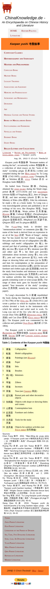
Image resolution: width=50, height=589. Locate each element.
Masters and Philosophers (16, 64)
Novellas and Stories (13, 132)
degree (20, 189)
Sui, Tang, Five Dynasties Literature (20, 535)
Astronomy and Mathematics (16, 98)
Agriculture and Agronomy (15, 87)
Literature (15, 35)
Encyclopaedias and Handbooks (17, 126)
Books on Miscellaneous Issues (17, 120)
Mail (34, 570)
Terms (7, 518)
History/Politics (28, 31)
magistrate (43, 192)
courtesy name (27, 176)
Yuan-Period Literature (14, 543)
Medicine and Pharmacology (15, 93)
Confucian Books (11, 70)
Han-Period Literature (14, 526)
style (27, 179)
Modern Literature (12, 560)
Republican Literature (14, 556)
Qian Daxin (28, 323)
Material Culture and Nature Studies (19, 115)
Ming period (30, 173)
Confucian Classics (13, 53)
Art (5, 109)
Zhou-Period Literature (14, 522)
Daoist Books (9, 143)
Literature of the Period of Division (19, 530)
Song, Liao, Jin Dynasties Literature (20, 539)
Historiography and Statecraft (19, 58)
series (45, 330)
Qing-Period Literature (14, 551)
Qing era (24, 301)
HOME (13, 31)
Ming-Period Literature (14, 547)
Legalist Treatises (11, 81)
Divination (8, 104)
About (40, 570)
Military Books (10, 76)
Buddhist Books (10, 137)
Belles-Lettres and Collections (19, 148)
